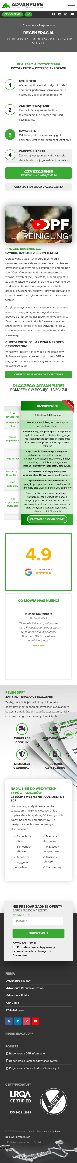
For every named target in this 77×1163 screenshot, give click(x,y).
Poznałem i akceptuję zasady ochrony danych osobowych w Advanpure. (34, 951)
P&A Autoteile (15, 1010)
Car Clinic (12, 1003)
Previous (6, 640)
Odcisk (37, 1142)
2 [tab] (36, 672)
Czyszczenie (12, 14)
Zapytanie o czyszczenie (47, 519)
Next (71, 640)
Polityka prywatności (18, 1142)
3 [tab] (41, 672)
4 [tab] (46, 672)
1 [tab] (30, 672)
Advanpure (18, 981)
